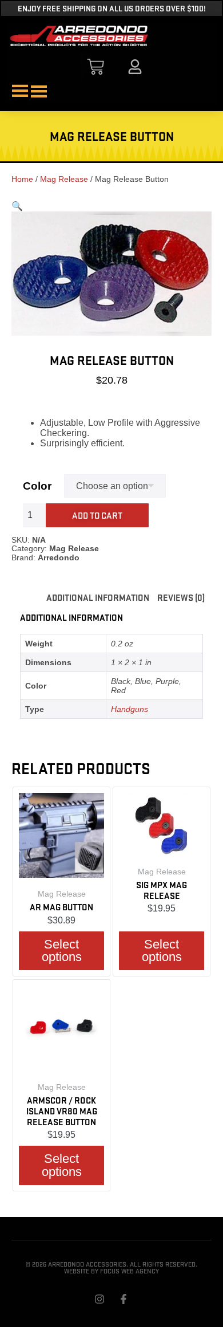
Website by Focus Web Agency (111, 1270)
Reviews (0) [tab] (181, 597)
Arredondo (58, 557)
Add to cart (97, 515)
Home (22, 179)
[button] (17, 206)
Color (37, 486)
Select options (62, 950)
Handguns (129, 709)
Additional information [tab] (97, 597)
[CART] (95, 67)
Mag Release (64, 179)
